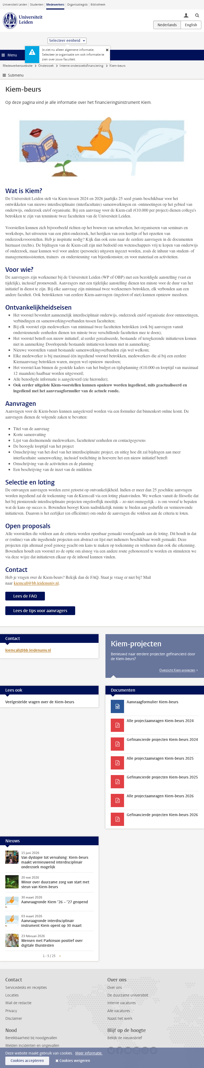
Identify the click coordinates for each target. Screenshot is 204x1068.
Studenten (36, 5)
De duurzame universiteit (127, 995)
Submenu (16, 75)
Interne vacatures (121, 1002)
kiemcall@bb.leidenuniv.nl (36, 583)
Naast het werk (119, 1018)
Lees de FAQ (25, 596)
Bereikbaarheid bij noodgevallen (31, 1037)
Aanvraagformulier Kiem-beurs (152, 702)
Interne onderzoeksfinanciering (81, 66)
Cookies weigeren (75, 1060)
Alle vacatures (118, 1010)
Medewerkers (55, 5)
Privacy (11, 1010)
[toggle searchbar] (197, 15)
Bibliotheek (98, 5)
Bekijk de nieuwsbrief (124, 1037)
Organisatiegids (77, 5)
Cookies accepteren (27, 1060)
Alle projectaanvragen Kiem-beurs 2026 (160, 796)
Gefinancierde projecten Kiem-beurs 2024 (162, 739)
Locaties (12, 995)
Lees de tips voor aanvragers (40, 610)
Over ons (114, 987)
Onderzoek (46, 66)
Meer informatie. (89, 1053)
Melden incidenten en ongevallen (32, 1045)
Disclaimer (13, 1018)
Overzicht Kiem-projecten (177, 670)
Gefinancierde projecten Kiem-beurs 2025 (162, 777)
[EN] (191, 25)
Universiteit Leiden (15, 5)
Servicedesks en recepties (26, 987)
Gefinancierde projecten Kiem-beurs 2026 (162, 814)
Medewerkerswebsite (17, 66)
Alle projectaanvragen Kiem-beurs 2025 (160, 758)
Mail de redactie (18, 1002)
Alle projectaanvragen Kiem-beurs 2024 (160, 720)
